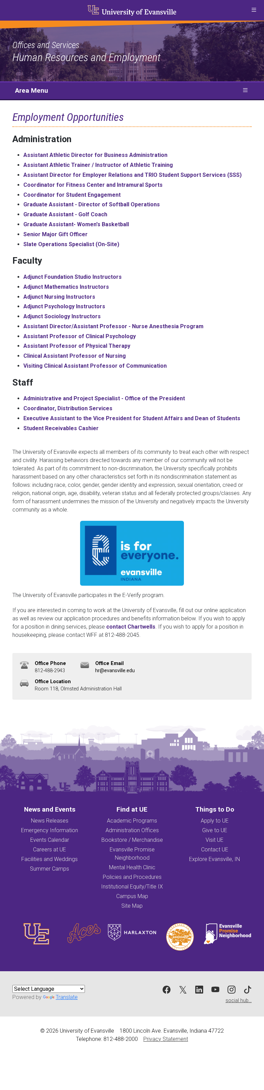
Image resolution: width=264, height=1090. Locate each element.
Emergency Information (49, 830)
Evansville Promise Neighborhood (132, 853)
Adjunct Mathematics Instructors (66, 287)
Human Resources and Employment (86, 57)
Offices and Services (45, 45)
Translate (67, 997)
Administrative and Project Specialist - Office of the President (104, 398)
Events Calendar (49, 840)
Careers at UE (49, 849)
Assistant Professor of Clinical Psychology (79, 336)
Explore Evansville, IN (214, 859)
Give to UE (214, 830)
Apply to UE (215, 820)
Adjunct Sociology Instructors (62, 316)
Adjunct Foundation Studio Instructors (72, 277)
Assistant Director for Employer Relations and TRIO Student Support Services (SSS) (132, 175)
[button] (254, 10)
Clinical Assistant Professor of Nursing (74, 356)
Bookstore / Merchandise (132, 840)
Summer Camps (49, 868)
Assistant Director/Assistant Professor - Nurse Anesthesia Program (113, 326)
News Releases (49, 820)
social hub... (239, 1000)
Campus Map (132, 896)
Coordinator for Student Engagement (72, 195)
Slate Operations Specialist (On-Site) (71, 244)
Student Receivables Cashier (61, 428)
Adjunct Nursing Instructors (59, 297)
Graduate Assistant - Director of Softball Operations (91, 204)
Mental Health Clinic (132, 867)
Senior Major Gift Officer (55, 234)
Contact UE (214, 849)
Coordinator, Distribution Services (67, 408)
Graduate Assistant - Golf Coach (65, 214)
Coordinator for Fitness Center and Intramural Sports (93, 185)
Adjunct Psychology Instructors (64, 306)
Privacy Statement (165, 1039)
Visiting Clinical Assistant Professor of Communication (95, 366)
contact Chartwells (130, 626)
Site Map (132, 906)
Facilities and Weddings (49, 859)
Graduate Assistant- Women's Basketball (76, 224)
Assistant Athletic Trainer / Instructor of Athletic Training (98, 165)
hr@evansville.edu (115, 671)
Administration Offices (132, 830)
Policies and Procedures (132, 877)
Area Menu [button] (31, 90)
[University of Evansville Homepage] (132, 10)
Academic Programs (132, 820)
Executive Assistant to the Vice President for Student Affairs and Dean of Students (131, 418)
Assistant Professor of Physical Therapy (76, 346)
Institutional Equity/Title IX (132, 886)
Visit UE (214, 840)
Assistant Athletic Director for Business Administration (95, 155)
